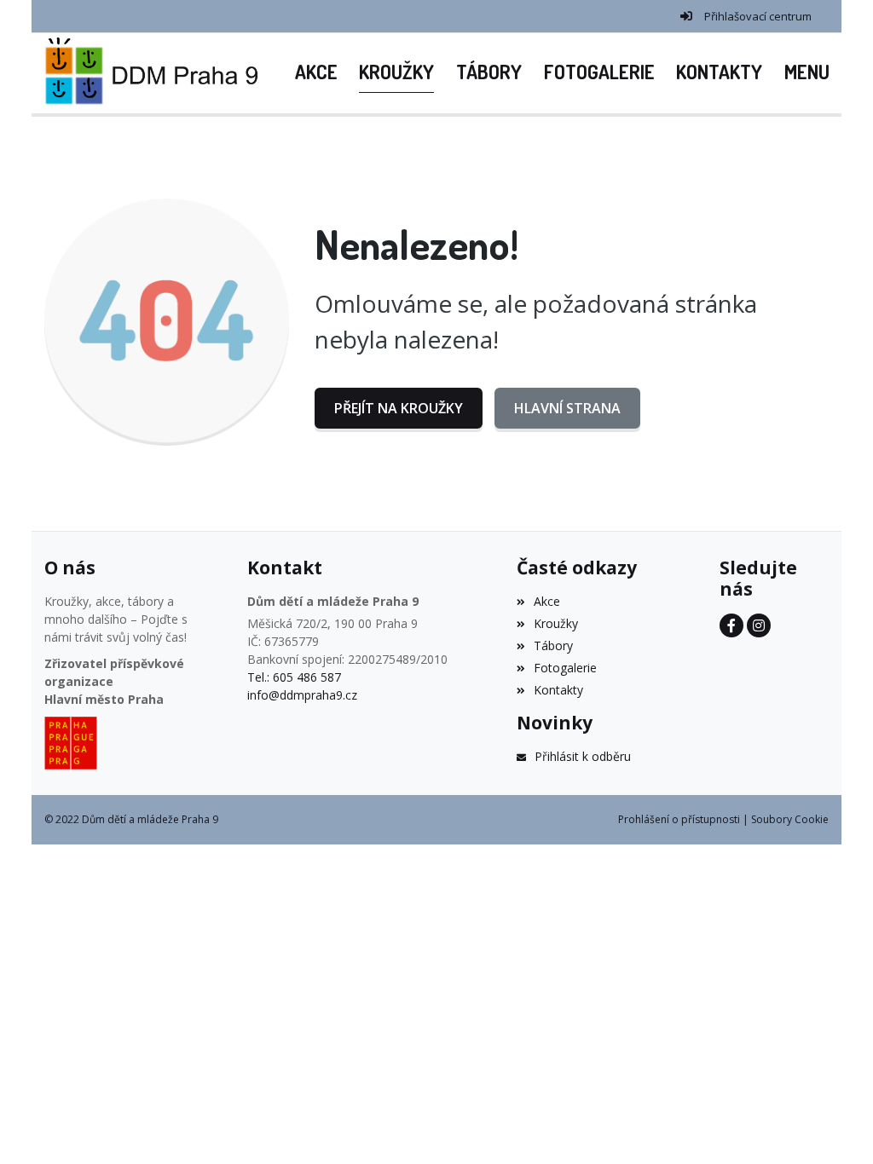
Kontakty (558, 690)
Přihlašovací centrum (758, 16)
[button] (807, 73)
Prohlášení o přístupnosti (679, 819)
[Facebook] (731, 625)
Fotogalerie (565, 668)
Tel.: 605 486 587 (294, 677)
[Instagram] (759, 625)
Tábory (553, 645)
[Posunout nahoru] (834, 1125)
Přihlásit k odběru (583, 756)
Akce (547, 601)
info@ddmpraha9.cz (302, 695)
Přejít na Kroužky (398, 408)
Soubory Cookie (790, 819)
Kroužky (556, 623)
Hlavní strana (567, 408)
